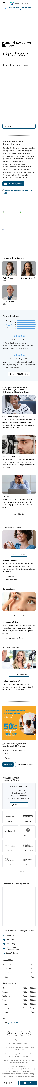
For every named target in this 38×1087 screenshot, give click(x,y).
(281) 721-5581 (13, 1023)
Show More (22, 348)
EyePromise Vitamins (11, 681)
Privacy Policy (27, 1071)
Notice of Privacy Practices (12, 1071)
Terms (7, 758)
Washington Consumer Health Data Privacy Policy (18, 1074)
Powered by (15, 1060)
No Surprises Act (28, 1069)
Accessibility (23, 1066)
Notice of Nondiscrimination (11, 1069)
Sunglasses (9, 576)
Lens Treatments (11, 579)
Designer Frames (9, 560)
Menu (4, 5)
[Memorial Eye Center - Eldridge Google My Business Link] (9, 1033)
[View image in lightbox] (19, 193)
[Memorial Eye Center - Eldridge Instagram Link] (22, 1033)
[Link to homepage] (19, 3)
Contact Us (13, 1066)
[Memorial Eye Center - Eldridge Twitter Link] (28, 1033)
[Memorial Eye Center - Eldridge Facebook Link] (16, 1033)
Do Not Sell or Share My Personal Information (19, 1076)
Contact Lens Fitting (10, 622)
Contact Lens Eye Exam (14, 638)
